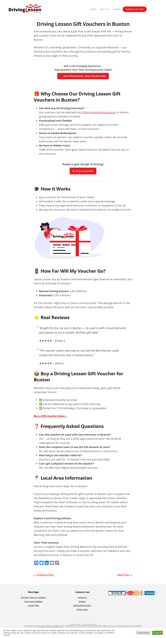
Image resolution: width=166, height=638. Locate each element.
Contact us (82, 597)
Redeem (117, 9)
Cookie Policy (33, 605)
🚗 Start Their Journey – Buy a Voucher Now (83, 76)
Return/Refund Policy (82, 605)
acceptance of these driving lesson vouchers (51, 627)
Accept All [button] (157, 633)
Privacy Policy (82, 609)
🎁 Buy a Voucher (83, 171)
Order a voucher (134, 9)
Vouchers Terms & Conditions (33, 597)
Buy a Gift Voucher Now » (50, 416)
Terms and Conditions (33, 601)
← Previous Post (44, 574)
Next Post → (124, 574)
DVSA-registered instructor (99, 112)
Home (93, 9)
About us (105, 9)
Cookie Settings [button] (143, 633)
